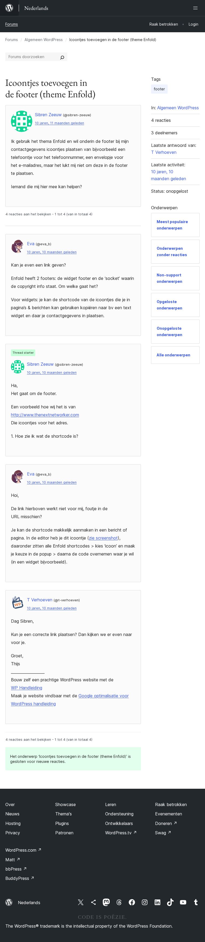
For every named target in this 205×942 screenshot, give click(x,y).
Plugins (62, 823)
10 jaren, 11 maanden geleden (59, 123)
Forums (11, 24)
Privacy (12, 832)
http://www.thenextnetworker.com (45, 414)
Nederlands (29, 902)
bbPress (16, 869)
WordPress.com (23, 850)
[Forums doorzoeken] (62, 57)
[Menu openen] (196, 8)
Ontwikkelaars (119, 823)
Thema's (63, 813)
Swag (163, 832)
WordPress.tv (121, 832)
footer (159, 89)
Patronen (64, 832)
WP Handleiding (26, 687)
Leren (110, 804)
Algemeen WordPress (44, 39)
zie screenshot (103, 538)
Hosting (13, 823)
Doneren (166, 823)
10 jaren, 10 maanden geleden (52, 252)
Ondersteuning (119, 813)
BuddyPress (19, 878)
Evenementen (168, 813)
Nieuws (12, 813)
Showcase (65, 804)
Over (10, 804)
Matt (12, 859)
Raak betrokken (171, 804)
